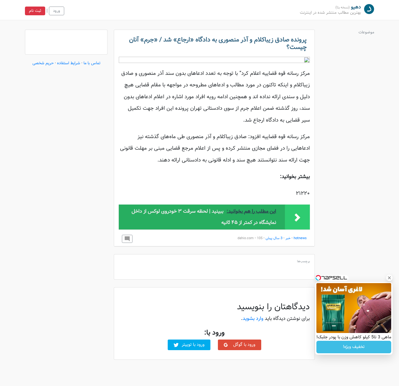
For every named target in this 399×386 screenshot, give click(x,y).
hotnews (300, 238)
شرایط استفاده (68, 63)
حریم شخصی (43, 63)
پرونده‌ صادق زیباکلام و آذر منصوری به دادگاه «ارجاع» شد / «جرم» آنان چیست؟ (218, 43)
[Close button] (389, 278)
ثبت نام (35, 11)
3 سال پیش (274, 238)
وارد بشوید (253, 319)
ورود (56, 11)
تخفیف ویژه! (354, 347)
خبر (288, 238)
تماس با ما (92, 63)
